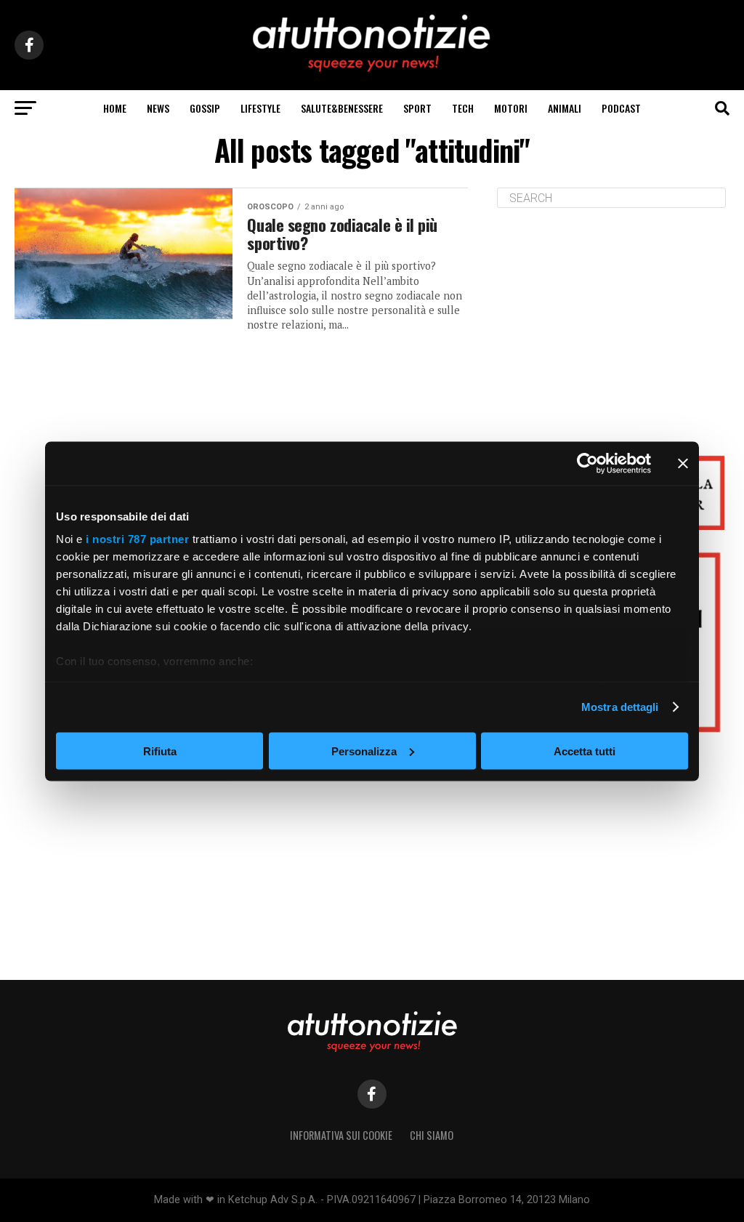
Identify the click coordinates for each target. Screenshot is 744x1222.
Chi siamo (431, 1135)
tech (463, 108)
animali (564, 108)
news (158, 108)
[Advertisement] (613, 320)
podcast (621, 108)
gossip (205, 108)
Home (114, 108)
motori (510, 108)
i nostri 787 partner (137, 539)
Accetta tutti (584, 750)
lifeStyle (260, 108)
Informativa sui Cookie (341, 1135)
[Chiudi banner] (683, 463)
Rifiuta (160, 750)
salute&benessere (342, 108)
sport (417, 108)
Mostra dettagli (620, 707)
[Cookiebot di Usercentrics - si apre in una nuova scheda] (587, 463)
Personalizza (364, 750)
